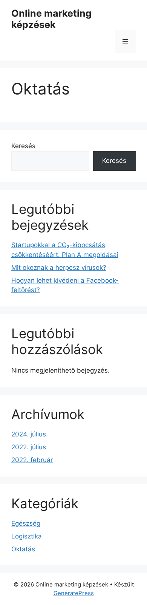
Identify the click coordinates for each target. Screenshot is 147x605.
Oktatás (23, 549)
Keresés (23, 146)
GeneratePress (74, 593)
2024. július (28, 434)
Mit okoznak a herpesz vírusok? (58, 267)
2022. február (32, 460)
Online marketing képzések (51, 19)
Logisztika (26, 536)
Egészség (25, 523)
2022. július (28, 447)
